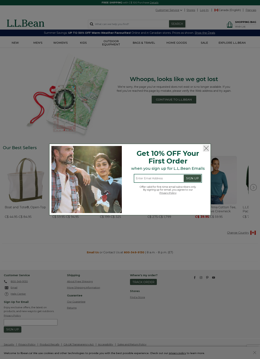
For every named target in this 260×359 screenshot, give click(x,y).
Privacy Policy (168, 192)
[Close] (206, 148)
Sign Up (192, 178)
